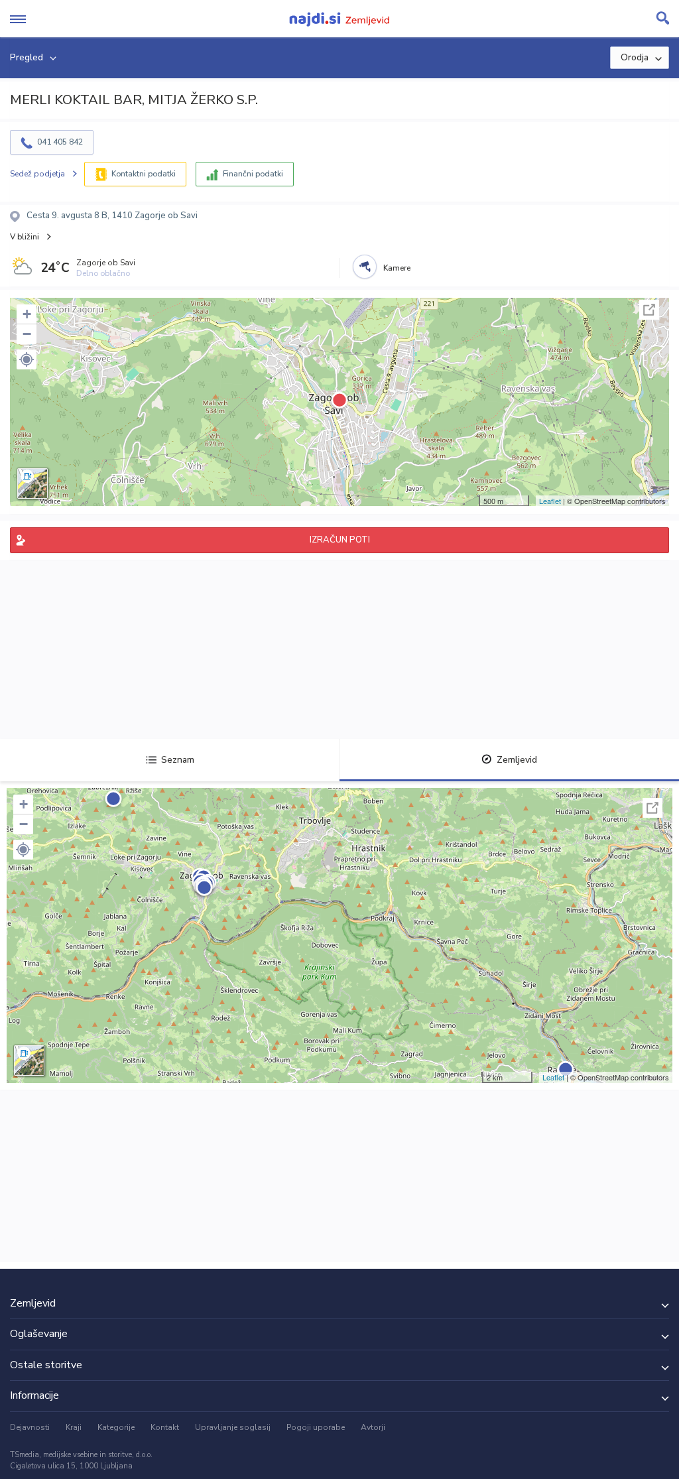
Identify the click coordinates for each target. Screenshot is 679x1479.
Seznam (177, 759)
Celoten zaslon (649, 310)
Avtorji (373, 1427)
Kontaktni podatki (143, 173)
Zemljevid (517, 759)
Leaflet (550, 500)
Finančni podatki (253, 173)
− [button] (27, 334)
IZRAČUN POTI (340, 540)
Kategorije (116, 1427)
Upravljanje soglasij (233, 1427)
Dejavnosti (30, 1427)
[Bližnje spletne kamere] (365, 267)
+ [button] (27, 314)
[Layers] (32, 483)
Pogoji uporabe (315, 1427)
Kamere (396, 268)
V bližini (24, 236)
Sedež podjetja (37, 173)
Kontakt (165, 1427)
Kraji (74, 1427)
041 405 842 (60, 142)
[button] (26, 359)
